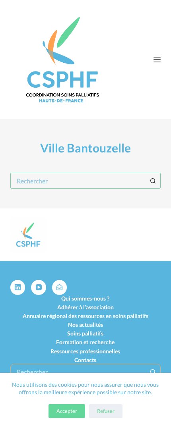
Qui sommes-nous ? (85, 298)
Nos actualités (85, 324)
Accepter (66, 411)
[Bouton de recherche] (152, 180)
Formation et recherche (85, 342)
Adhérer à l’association (85, 307)
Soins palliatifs (85, 333)
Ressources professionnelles (85, 351)
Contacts (85, 360)
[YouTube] (38, 287)
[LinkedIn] (17, 287)
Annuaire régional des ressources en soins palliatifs (85, 315)
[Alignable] (59, 287)
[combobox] (78, 181)
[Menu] (157, 59)
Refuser (106, 411)
